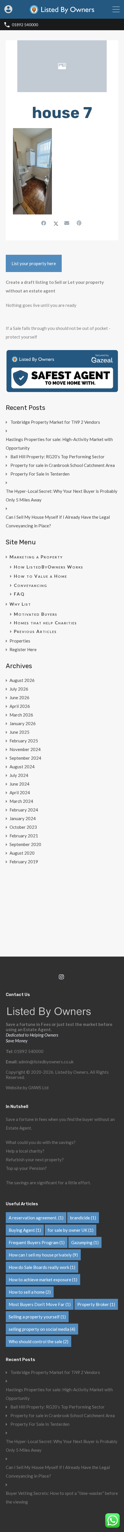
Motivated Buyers (35, 614)
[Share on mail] (67, 223)
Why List (20, 604)
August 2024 (22, 766)
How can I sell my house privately (43, 1254)
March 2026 (21, 714)
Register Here (23, 649)
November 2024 (25, 749)
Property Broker (96, 1304)
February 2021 (24, 835)
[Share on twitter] (56, 223)
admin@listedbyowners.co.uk (46, 1061)
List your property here (34, 263)
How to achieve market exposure (43, 1279)
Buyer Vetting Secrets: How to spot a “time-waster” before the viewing (62, 1497)
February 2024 (24, 809)
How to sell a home (30, 1292)
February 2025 (24, 740)
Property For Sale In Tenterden (39, 473)
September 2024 (25, 758)
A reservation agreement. (36, 1217)
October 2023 (23, 827)
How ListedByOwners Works (48, 566)
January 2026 (23, 723)
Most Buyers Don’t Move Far (40, 1304)
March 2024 (21, 801)
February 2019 (24, 861)
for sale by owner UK (70, 1230)
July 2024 (19, 775)
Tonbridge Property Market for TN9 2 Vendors (55, 422)
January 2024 (23, 818)
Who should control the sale (38, 1341)
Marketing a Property (36, 556)
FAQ (19, 593)
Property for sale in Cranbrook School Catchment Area (62, 465)
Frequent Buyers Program (37, 1242)
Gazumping (85, 1242)
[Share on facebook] (44, 223)
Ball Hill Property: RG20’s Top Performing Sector (57, 456)
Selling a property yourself (37, 1316)
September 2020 (25, 844)
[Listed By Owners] (62, 11)
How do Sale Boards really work (42, 1267)
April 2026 (20, 706)
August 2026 (22, 680)
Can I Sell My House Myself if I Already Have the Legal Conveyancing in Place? (58, 521)
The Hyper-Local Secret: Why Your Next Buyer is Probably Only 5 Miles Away (61, 495)
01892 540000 (25, 24)
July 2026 (19, 688)
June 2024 (19, 783)
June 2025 (19, 732)
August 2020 (22, 853)
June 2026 (19, 697)
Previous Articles (35, 631)
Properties (20, 640)
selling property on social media (42, 1329)
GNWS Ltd (38, 1087)
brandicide (83, 1217)
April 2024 (20, 792)
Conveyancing (30, 585)
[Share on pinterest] (80, 223)
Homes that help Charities (45, 622)
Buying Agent (25, 1230)
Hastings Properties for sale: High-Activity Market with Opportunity (59, 444)
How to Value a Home (40, 576)
